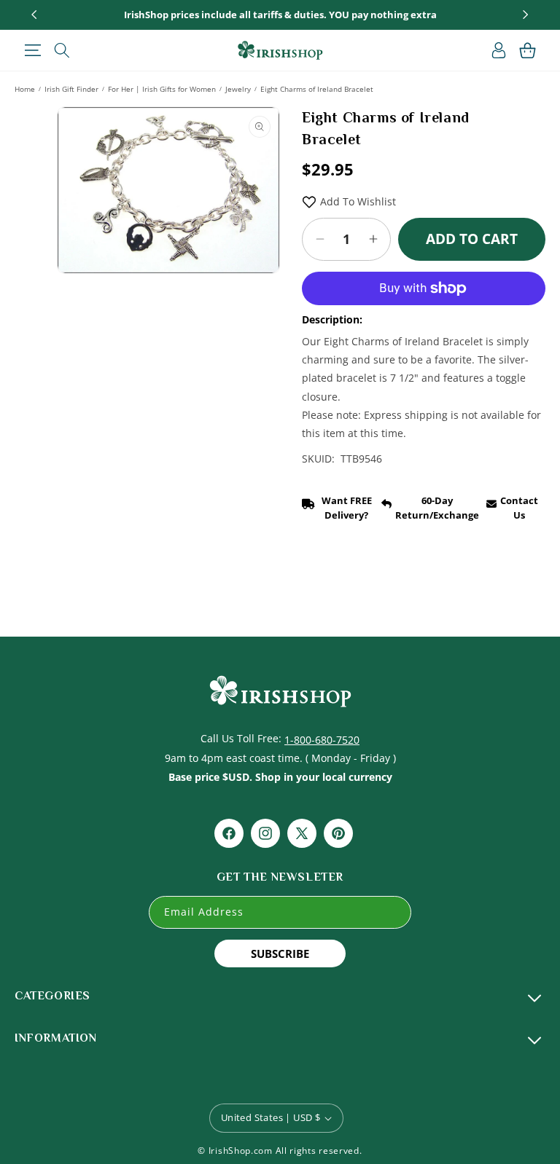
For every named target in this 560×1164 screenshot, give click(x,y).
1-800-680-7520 (321, 740)
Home (25, 89)
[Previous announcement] (34, 14)
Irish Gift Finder (71, 89)
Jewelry (238, 89)
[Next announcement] (526, 14)
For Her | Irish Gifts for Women (162, 89)
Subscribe (280, 953)
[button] (32, 50)
